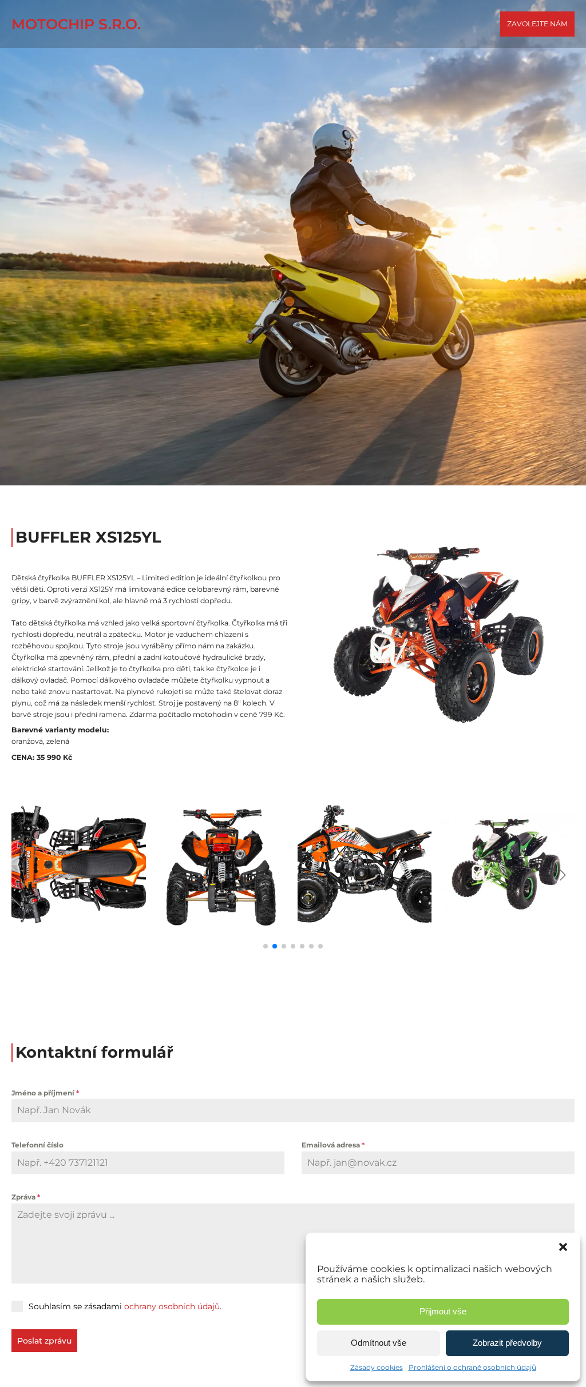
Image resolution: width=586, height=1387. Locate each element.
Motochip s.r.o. (76, 24)
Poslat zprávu (44, 1341)
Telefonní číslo (37, 1145)
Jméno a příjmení (45, 1093)
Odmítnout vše (378, 1343)
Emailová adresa (333, 1145)
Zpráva (25, 1197)
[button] (563, 1247)
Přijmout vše (442, 1311)
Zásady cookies (376, 1367)
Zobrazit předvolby (507, 1343)
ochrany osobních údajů (172, 1306)
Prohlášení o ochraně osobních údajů (472, 1367)
